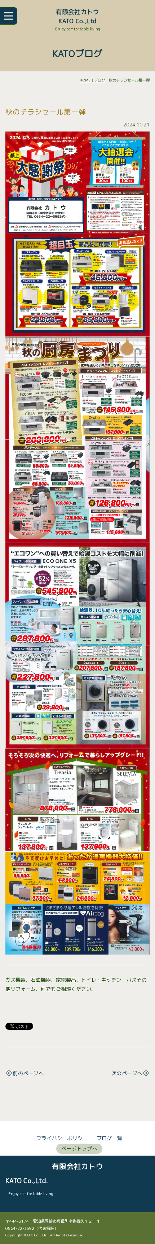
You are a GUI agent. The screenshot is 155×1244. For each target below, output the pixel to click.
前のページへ (28, 1073)
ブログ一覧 (109, 1138)
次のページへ (126, 1073)
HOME (85, 80)
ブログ (99, 80)
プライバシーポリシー (62, 1138)
